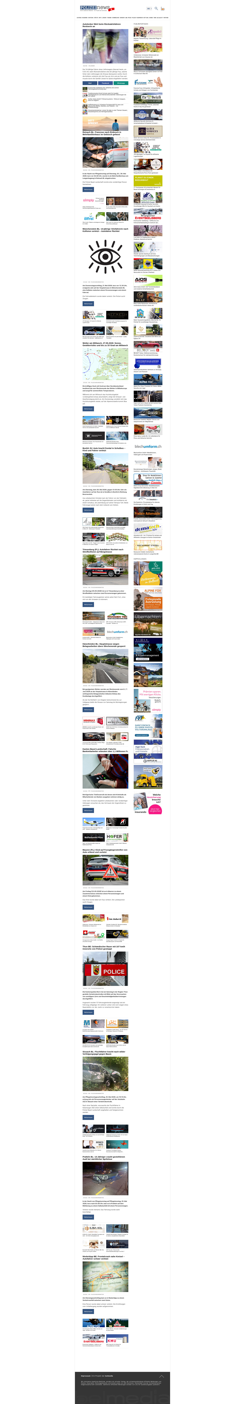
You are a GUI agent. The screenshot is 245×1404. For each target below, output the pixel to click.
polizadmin (92, 65)
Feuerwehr (139, 17)
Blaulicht (160, 17)
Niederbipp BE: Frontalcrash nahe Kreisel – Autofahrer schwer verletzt (104, 1257)
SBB (126, 17)
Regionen (84, 17)
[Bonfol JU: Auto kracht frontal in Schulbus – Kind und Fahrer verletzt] (105, 468)
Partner (165, 17)
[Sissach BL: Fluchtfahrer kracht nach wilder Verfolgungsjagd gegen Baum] (105, 1074)
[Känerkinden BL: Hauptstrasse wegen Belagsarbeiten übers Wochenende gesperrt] (105, 666)
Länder (104, 17)
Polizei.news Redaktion (97, 170)
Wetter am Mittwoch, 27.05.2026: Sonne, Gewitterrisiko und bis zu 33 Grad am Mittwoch (105, 344)
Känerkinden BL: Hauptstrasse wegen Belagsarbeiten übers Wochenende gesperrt (104, 645)
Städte (96, 17)
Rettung (145, 17)
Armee (151, 17)
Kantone (90, 17)
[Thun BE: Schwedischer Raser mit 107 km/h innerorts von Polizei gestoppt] (105, 969)
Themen (109, 17)
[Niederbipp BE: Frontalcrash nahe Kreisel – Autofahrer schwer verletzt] (105, 1276)
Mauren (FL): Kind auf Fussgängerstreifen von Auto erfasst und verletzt (105, 851)
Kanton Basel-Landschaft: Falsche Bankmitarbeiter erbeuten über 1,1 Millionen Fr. (105, 750)
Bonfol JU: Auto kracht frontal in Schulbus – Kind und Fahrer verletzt (104, 449)
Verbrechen (115, 17)
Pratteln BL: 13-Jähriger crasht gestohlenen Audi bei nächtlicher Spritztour (104, 1158)
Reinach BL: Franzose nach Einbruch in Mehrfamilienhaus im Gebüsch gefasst (102, 133)
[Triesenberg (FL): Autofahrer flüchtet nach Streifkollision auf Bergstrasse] (105, 570)
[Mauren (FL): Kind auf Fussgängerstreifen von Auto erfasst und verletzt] (105, 870)
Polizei (134, 17)
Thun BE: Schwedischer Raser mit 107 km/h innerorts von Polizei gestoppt (104, 947)
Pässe (129, 17)
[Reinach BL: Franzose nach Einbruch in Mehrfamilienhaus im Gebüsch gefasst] (105, 152)
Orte (100, 17)
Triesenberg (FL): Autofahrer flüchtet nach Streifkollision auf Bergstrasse (103, 550)
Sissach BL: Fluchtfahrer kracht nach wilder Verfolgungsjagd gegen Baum (104, 1053)
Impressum (86, 1376)
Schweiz (79, 17)
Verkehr (122, 17)
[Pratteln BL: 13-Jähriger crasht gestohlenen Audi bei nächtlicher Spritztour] (105, 1178)
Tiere (154, 17)
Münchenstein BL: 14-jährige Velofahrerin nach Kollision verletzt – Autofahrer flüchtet (105, 230)
